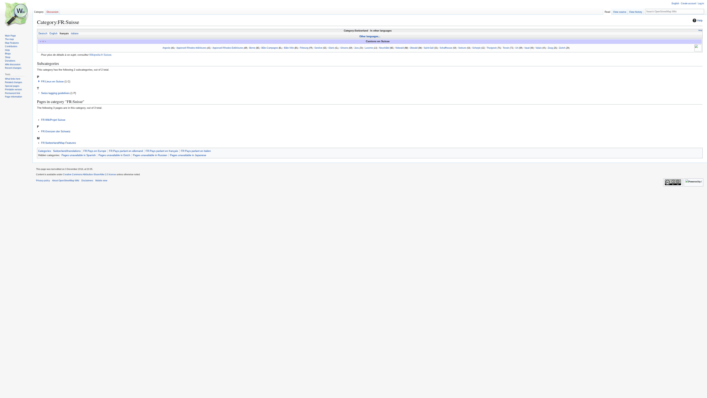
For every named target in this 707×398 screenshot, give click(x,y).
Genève (318, 48)
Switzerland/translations (67, 150)
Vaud (527, 48)
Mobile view (101, 180)
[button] (39, 81)
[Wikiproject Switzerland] (698, 47)
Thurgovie (492, 48)
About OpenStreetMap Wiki (65, 180)
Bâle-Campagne (269, 48)
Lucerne (369, 48)
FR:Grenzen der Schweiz (55, 131)
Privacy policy (43, 180)
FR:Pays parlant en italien (196, 150)
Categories (44, 150)
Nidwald (399, 48)
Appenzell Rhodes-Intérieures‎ (191, 48)
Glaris (331, 48)
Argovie (166, 48)
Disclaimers (87, 180)
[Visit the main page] (16, 14)
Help (700, 20)
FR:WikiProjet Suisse (53, 119)
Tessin (506, 48)
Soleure (462, 48)
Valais (539, 48)
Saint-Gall (429, 48)
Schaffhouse (446, 48)
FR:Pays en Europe (94, 150)
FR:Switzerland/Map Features (58, 142)
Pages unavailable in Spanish (78, 155)
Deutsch (43, 33)
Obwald (414, 48)
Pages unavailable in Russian (150, 155)
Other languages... (369, 36)
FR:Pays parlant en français (162, 150)
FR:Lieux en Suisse (52, 81)
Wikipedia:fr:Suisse (100, 54)
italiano (74, 33)
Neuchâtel (384, 48)
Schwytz (476, 48)
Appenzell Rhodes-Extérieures (227, 48)
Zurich (562, 48)
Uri (516, 48)
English (53, 33)
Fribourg (304, 48)
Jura (356, 48)
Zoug (550, 48)
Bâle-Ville (289, 48)
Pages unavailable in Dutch (114, 155)
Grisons (344, 48)
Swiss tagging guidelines (55, 93)
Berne (252, 48)
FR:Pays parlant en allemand (126, 150)
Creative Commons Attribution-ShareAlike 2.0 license (89, 174)
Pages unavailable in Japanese (188, 155)
